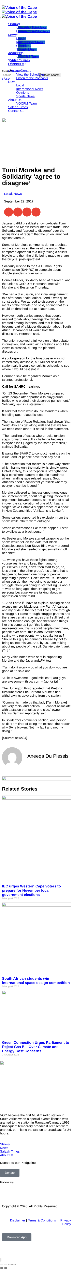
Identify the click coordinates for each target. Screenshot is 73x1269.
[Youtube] (27, 1193)
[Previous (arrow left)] (1, 1268)
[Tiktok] (49, 1193)
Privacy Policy (65, 1222)
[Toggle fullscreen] (5, 1264)
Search (50, 74)
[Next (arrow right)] (5, 1268)
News (18, 194)
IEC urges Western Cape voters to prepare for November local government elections (31, 890)
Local (8, 194)
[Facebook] (5, 1193)
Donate (26, 71)
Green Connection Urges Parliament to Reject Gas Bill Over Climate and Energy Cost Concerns (35, 1047)
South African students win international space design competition (36, 980)
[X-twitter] (16, 1193)
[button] (8, 212)
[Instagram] (38, 1193)
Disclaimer (17, 1220)
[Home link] (19, 12)
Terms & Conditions (42, 1220)
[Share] (10, 1264)
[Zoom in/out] (1, 1264)
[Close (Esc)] (14, 1264)
